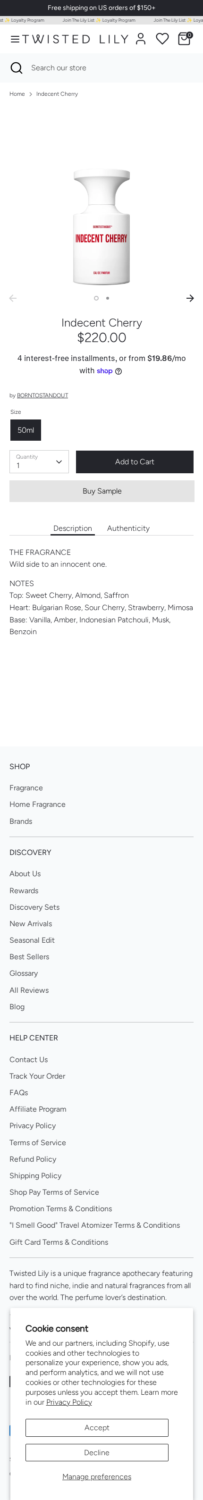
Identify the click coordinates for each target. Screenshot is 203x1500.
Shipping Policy (35, 1175)
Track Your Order (37, 1076)
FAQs (18, 1092)
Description (72, 528)
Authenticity (128, 528)
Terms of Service (37, 1142)
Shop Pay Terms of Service (54, 1192)
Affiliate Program (38, 1109)
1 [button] (96, 298)
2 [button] (107, 298)
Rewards (23, 890)
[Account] (140, 35)
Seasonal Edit (32, 940)
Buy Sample (102, 490)
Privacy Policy (69, 1402)
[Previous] (12, 298)
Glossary (23, 973)
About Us (25, 873)
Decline (97, 1452)
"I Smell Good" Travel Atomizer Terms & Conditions (94, 1225)
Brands (20, 821)
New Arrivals (30, 923)
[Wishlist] (162, 38)
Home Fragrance (37, 804)
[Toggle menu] (11, 39)
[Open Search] (15, 68)
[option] (101, 198)
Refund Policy (32, 1159)
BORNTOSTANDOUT (42, 395)
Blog (17, 1006)
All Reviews (29, 990)
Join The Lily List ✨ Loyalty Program (95, 20)
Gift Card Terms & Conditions (58, 1242)
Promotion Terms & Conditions (60, 1208)
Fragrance (26, 787)
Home (17, 94)
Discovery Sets (34, 907)
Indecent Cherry (57, 94)
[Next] (190, 298)
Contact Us (28, 1059)
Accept (97, 1427)
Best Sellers (29, 956)
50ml (25, 430)
